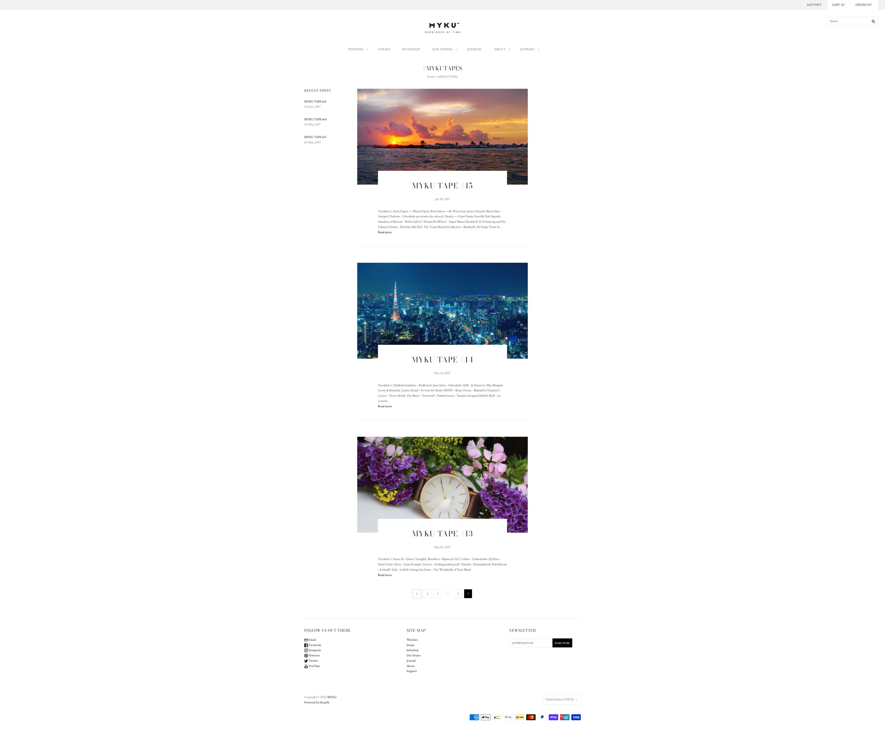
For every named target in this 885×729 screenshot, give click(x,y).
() (838, 5)
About (500, 49)
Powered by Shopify (316, 702)
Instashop (411, 49)
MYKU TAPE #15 (315, 102)
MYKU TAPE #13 (315, 137)
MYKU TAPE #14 (315, 119)
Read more (385, 232)
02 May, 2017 (312, 142)
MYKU (331, 697)
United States (560, 699)
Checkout (864, 5)
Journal (474, 49)
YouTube (314, 666)
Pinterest (314, 655)
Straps (384, 49)
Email (312, 640)
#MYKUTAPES (448, 77)
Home (431, 77)
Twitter (313, 661)
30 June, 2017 (312, 107)
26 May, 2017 (312, 124)
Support (527, 49)
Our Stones (442, 49)
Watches (356, 49)
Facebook (314, 645)
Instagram (314, 650)
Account (814, 5)
